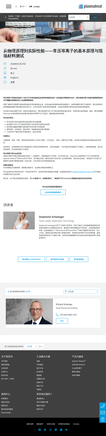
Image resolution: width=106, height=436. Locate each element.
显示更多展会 (79, 259)
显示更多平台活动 (57, 259)
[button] (16, 6)
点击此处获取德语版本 (53, 192)
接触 (62, 321)
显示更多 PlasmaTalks (31, 259)
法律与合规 (51, 424)
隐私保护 (40, 424)
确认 (95, 17)
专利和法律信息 (64, 424)
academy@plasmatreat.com (83, 172)
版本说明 (30, 424)
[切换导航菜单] (8, 6)
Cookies (76, 424)
